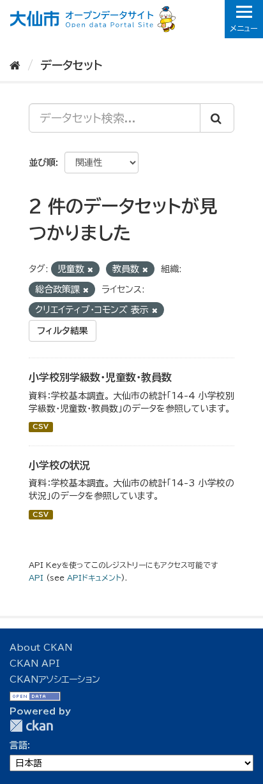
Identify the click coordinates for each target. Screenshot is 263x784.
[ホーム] (15, 65)
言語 (18, 745)
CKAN (31, 725)
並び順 (42, 162)
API (36, 577)
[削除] (90, 269)
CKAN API (34, 663)
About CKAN (41, 647)
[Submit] (217, 118)
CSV (41, 427)
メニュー (244, 28)
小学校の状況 (59, 465)
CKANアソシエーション (55, 679)
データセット (71, 65)
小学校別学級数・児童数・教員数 (100, 377)
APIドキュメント (94, 577)
